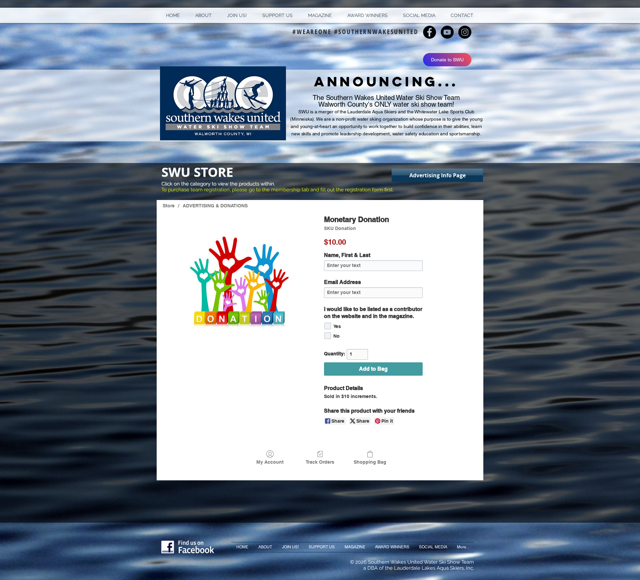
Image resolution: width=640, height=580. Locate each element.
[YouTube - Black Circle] (447, 32)
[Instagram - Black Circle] (464, 32)
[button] (203, 15)
